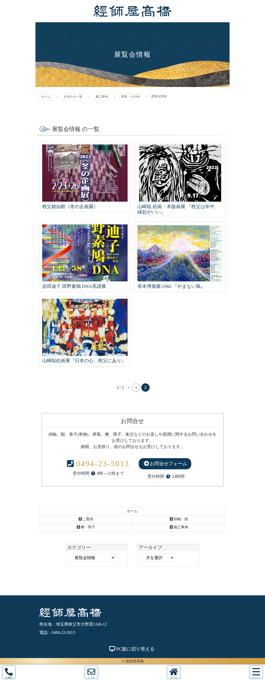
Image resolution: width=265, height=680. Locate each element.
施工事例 (101, 96)
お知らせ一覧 (73, 96)
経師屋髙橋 (132, 11)
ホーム (45, 96)
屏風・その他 (130, 96)
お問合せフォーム (168, 463)
